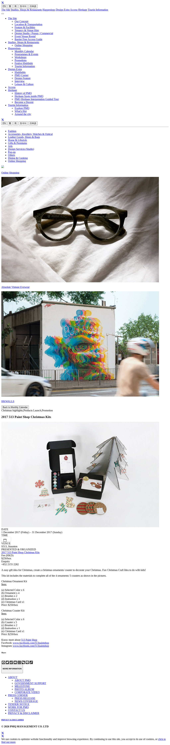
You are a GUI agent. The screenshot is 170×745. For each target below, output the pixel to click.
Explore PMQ (22, 108)
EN (4, 6)
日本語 (33, 6)
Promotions (21, 60)
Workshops (20, 57)
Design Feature (23, 78)
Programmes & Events (26, 54)
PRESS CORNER (18, 695)
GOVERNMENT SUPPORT (30, 683)
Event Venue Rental (25, 36)
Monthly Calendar (24, 51)
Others (11, 155)
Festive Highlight (24, 63)
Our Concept (21, 21)
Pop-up (12, 152)
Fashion (12, 131)
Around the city (23, 114)
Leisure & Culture (24, 84)
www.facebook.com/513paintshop (31, 642)
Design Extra (63, 9)
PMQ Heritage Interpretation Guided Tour (37, 99)
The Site (5, 9)
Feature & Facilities (25, 27)
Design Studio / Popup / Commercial (34, 33)
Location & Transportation (28, 24)
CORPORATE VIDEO (27, 692)
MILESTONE (22, 686)
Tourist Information (98, 9)
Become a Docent (24, 102)
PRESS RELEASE (25, 698)
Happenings (48, 9)
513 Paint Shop (29, 639)
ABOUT (12, 677)
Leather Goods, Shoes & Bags (24, 137)
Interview (20, 81)
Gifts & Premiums (17, 143)
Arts (10, 146)
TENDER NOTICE (18, 704)
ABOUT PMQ (23, 680)
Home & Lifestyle (17, 140)
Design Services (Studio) (21, 149)
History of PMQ (23, 93)
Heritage (82, 9)
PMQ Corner (21, 75)
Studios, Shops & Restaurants (26, 9)
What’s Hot (21, 111)
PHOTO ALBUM (24, 689)
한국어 (23, 6)
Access (74, 9)
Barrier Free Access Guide (28, 39)
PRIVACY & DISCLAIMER (23, 713)
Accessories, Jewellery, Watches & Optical (30, 134)
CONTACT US (16, 710)
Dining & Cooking (18, 158)
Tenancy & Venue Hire (27, 30)
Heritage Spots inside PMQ (29, 96)
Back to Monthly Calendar (15, 407)
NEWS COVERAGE (26, 701)
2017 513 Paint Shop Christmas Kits (20, 552)
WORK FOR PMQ (18, 707)
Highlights (20, 72)
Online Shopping (24, 45)
